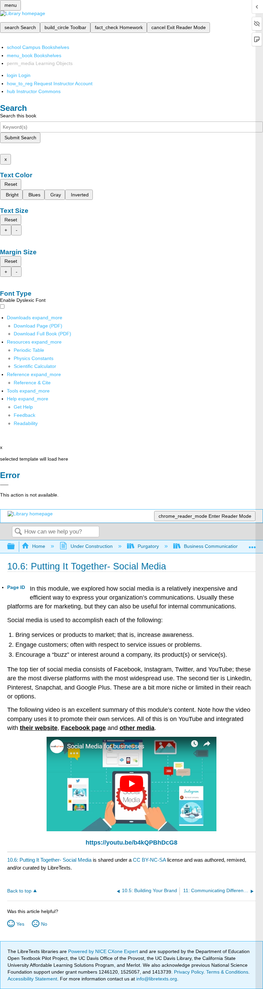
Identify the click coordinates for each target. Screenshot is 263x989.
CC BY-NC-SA (150, 860)
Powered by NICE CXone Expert (103, 951)
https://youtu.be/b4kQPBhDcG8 (131, 842)
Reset (10, 184)
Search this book (18, 115)
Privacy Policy (188, 972)
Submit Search (20, 137)
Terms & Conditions (227, 972)
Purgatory (148, 546)
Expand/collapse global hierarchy (15, 546)
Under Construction (91, 546)
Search (18, 532)
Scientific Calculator (35, 366)
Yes (20, 924)
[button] (24, 415)
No (44, 924)
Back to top (19, 891)
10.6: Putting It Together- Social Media (49, 860)
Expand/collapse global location (252, 544)
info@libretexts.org (156, 978)
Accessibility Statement (32, 978)
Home (39, 546)
